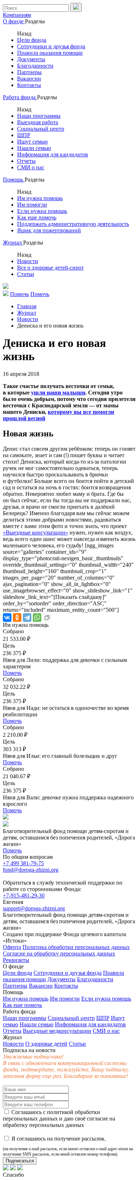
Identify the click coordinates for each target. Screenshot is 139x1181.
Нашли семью (34, 148)
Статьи (25, 274)
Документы (31, 59)
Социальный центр (40, 129)
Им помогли (32, 205)
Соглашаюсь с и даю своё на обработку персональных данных (59, 1118)
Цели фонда (31, 40)
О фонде (14, 21)
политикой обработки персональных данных (51, 1115)
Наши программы (39, 116)
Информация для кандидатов (52, 154)
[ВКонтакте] (7, 617)
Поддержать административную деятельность (73, 224)
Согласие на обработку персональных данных (59, 953)
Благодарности (35, 66)
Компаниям (17, 15)
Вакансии (29, 79)
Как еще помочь (36, 217)
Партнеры (29, 72)
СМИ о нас (30, 167)
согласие (97, 1118)
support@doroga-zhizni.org (34, 908)
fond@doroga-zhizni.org (30, 870)
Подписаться (20, 1160)
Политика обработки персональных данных (76, 947)
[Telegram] (27, 617)
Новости (27, 261)
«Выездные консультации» (35, 532)
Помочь (12, 673)
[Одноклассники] (17, 617)
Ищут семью (32, 142)
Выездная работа (37, 122)
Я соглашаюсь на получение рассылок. (68, 1146)
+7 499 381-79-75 (23, 863)
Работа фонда (20, 97)
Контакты (29, 85)
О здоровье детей (46, 1044)
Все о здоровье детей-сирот (50, 268)
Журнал (13, 242)
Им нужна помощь (40, 198)
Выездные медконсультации (57, 1031)
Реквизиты (16, 960)
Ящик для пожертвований (49, 230)
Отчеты (26, 161)
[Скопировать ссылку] (47, 617)
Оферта (12, 947)
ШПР (23, 135)
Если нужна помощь (42, 211)
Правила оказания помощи (50, 53)
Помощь (14, 179)
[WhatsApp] (37, 617)
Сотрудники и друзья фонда (51, 46)
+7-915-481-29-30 (24, 895)
